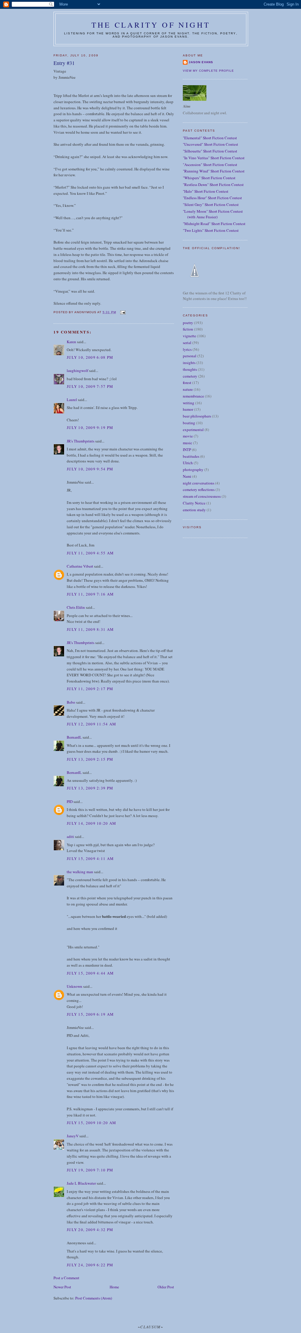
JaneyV (72, 1136)
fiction (188, 329)
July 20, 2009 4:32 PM (90, 1229)
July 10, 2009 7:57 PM (90, 386)
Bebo (71, 702)
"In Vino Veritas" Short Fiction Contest (214, 157)
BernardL (74, 737)
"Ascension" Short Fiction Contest (210, 164)
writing (188, 402)
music (187, 442)
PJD (70, 801)
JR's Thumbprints (80, 441)
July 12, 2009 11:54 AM (91, 724)
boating (189, 422)
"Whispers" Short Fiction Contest (209, 177)
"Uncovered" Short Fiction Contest (210, 144)
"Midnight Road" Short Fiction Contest (214, 223)
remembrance (193, 396)
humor (188, 409)
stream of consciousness (202, 496)
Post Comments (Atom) (93, 1298)
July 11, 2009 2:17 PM (90, 688)
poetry (188, 322)
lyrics (187, 349)
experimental (193, 429)
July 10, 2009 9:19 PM (90, 427)
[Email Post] (122, 312)
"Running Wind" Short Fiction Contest (214, 171)
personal (189, 355)
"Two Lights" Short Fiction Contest (211, 230)
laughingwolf (77, 370)
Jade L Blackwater (81, 1183)
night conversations (198, 483)
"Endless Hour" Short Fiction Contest (212, 197)
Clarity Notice (194, 503)
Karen (71, 341)
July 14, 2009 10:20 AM (91, 823)
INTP (187, 449)
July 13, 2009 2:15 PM (90, 759)
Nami (187, 476)
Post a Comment (66, 1277)
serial (187, 342)
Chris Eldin (76, 607)
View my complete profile (208, 70)
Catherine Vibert (80, 566)
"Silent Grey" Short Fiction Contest (211, 204)
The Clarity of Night (150, 25)
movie (188, 436)
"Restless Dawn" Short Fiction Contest (213, 184)
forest (187, 382)
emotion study (194, 509)
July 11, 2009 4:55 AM (90, 553)
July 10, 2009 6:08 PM (90, 357)
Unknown (74, 986)
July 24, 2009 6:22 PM (90, 1264)
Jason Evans (201, 62)
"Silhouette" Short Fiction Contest (210, 151)
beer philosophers (197, 416)
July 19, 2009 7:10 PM (90, 1170)
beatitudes (191, 456)
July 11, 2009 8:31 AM (90, 629)
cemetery (190, 376)
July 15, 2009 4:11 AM (90, 858)
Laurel (72, 399)
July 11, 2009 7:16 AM (90, 594)
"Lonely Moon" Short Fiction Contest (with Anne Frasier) (213, 214)
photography (193, 469)
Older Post (166, 1287)
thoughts (190, 369)
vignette (189, 335)
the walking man (80, 871)
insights (189, 362)
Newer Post (62, 1287)
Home (114, 1287)
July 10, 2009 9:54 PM (90, 469)
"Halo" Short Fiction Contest (205, 191)
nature (188, 389)
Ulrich (188, 462)
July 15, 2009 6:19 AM (90, 1014)
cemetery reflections (199, 489)
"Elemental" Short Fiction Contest (210, 137)
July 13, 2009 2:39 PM (90, 788)
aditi (70, 836)
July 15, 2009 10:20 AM (91, 1122)
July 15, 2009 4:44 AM (90, 973)
